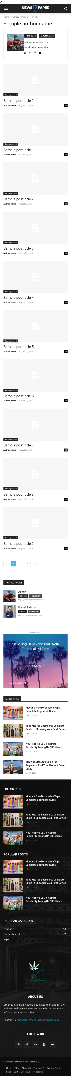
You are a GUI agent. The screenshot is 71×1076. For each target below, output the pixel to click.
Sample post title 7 (18, 445)
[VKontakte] (52, 1044)
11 (66, 105)
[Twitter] (25, 52)
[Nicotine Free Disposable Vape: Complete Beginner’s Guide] (13, 713)
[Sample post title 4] (35, 277)
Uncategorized (10, 95)
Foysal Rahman (27, 607)
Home (6, 16)
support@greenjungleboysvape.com (38, 1020)
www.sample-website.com (36, 42)
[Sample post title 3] (35, 228)
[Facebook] (35, 52)
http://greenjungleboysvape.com (31, 600)
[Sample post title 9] (35, 523)
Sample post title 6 (18, 396)
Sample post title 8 (18, 494)
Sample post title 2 (18, 199)
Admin (22, 591)
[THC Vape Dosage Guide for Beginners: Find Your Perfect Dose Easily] (13, 767)
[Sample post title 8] (35, 474)
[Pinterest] (30, 52)
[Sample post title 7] (35, 425)
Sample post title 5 (18, 347)
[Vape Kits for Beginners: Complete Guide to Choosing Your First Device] (13, 731)
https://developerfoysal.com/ (30, 615)
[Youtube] (40, 52)
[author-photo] (15, 44)
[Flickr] (35, 1044)
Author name (9, 105)
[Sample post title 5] (35, 326)
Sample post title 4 (18, 297)
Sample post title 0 (18, 101)
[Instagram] (44, 1044)
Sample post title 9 (18, 544)
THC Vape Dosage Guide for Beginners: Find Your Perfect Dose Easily (45, 765)
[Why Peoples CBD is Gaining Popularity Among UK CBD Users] (13, 749)
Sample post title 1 (18, 150)
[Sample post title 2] (35, 178)
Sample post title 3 (18, 248)
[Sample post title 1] (35, 129)
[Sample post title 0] (35, 80)
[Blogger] (18, 1044)
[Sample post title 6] (35, 375)
